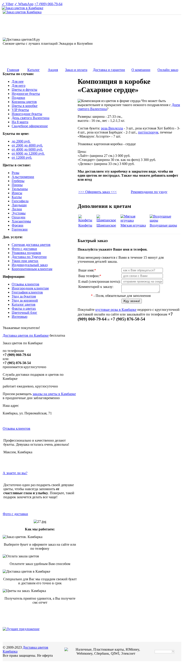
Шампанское (106, 225)
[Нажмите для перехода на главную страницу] (22, 12)
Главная (13, 70)
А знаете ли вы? (15, 473)
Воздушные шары (163, 225)
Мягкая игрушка (133, 225)
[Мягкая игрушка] (134, 220)
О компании (140, 70)
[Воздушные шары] (165, 220)
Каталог (33, 70)
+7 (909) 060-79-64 (48, 4)
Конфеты (85, 225)
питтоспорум (148, 132)
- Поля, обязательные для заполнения (121, 296)
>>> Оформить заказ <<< (97, 192)
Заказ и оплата (76, 70)
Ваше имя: (87, 270)
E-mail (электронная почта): (99, 281)
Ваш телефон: (89, 276)
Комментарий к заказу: (95, 287)
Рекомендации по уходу (149, 192)
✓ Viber (7, 4)
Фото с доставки (15, 514)
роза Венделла (112, 128)
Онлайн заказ (168, 70)
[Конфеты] (87, 220)
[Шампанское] (107, 220)
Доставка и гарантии (109, 70)
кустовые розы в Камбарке (115, 309)
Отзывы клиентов (16, 428)
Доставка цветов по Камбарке (26, 335)
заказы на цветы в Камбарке (54, 394)
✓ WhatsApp (23, 4)
